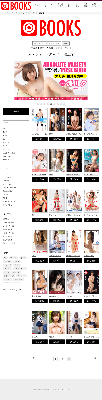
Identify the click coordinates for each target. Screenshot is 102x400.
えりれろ (6, 149)
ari (4, 174)
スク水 (6, 272)
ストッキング (9, 276)
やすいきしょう (8, 205)
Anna (5, 128)
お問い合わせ (94, 5)
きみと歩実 (7, 156)
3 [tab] (44, 104)
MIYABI (5, 135)
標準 (42, 48)
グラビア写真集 (8, 222)
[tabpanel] (51, 80)
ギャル (16, 261)
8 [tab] (61, 104)
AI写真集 (6, 219)
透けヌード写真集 (9, 243)
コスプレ (7, 269)
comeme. (6, 181)
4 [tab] (48, 104)
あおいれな (7, 142)
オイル (23, 258)
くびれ (16, 265)
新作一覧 (16, 112)
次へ (96, 358)
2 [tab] (41, 104)
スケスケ (16, 272)
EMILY (5, 132)
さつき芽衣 (7, 160)
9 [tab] (64, 104)
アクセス (78, 5)
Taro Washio (7, 191)
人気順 (49, 48)
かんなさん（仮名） (10, 153)
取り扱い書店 (60, 5)
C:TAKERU (7, 177)
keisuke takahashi (9, 187)
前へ (35, 358)
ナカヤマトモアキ (9, 201)
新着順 (59, 48)
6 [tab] (54, 104)
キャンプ (7, 265)
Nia (4, 139)
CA (5, 258)
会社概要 (69, 5)
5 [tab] (51, 104)
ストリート (22, 276)
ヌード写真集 (7, 229)
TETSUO (6, 194)
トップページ (8, 13)
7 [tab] (58, 104)
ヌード (51, 6)
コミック (44, 5)
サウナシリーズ (8, 226)
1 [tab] (38, 104)
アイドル (13, 258)
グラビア (36, 5)
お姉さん (7, 261)
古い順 (68, 48)
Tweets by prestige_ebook (12, 289)
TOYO (5, 198)
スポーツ (7, 279)
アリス (5, 146)
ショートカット (20, 269)
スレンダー (18, 279)
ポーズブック (7, 236)
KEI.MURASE (7, 184)
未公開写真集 (7, 240)
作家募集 (86, 5)
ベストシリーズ (8, 233)
